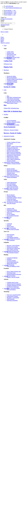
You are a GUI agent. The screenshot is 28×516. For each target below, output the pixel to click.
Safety (5, 176)
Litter (5, 90)
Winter (5, 162)
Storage (5, 188)
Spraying (6, 217)
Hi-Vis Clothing (11, 214)
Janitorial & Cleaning (9, 136)
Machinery (6, 70)
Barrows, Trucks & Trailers (13, 122)
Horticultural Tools (11, 54)
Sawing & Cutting (11, 76)
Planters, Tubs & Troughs (13, 277)
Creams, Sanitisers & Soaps (13, 142)
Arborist (6, 276)
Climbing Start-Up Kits (12, 282)
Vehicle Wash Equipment (13, 162)
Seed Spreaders (10, 234)
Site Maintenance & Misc (13, 124)
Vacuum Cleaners (11, 160)
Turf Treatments (11, 240)
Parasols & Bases (11, 275)
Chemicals (9, 223)
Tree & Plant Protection (12, 262)
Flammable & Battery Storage (14, 197)
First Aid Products (11, 184)
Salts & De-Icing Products (13, 171)
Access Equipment (11, 120)
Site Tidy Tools (10, 56)
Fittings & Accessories (12, 247)
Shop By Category (5, 42)
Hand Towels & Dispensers (13, 152)
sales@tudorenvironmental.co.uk (13, 7)
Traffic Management (12, 182)
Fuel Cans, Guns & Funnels (14, 294)
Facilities (6, 114)
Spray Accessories (11, 228)
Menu (2, 41)
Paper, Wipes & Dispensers (13, 159)
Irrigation (6, 239)
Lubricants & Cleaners (12, 296)
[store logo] (6, 18)
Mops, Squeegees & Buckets (14, 153)
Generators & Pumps (12, 82)
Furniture (6, 265)
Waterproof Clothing (12, 210)
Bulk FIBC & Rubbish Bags (14, 97)
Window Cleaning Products (13, 163)
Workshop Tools (11, 58)
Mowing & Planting (12, 77)
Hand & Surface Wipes (12, 150)
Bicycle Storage (11, 195)
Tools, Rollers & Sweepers (13, 239)
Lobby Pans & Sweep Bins (13, 100)
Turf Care (6, 228)
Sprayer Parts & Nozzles (13, 229)
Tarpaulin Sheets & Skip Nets (14, 101)
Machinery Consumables (13, 297)
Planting (6, 251)
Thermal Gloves (11, 173)
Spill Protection (10, 299)
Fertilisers (9, 259)
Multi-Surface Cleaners (12, 156)
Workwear (9, 212)
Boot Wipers (10, 143)
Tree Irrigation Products (12, 252)
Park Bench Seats (11, 273)
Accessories (10, 84)
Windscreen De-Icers (12, 174)
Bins (8, 96)
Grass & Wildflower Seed (13, 266)
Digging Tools (10, 53)
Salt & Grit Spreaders (12, 170)
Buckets (9, 145)
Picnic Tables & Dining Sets (14, 271)
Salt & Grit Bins (11, 168)
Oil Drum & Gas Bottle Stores (14, 202)
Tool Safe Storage (11, 203)
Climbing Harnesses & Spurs (14, 285)
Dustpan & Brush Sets (12, 148)
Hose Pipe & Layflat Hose (13, 248)
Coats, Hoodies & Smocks (13, 211)
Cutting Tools (10, 51)
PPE (5, 202)
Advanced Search (5, 24)
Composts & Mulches (12, 257)
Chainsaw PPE (10, 208)
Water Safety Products (12, 189)
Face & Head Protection (13, 215)
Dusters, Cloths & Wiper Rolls (14, 146)
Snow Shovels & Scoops (13, 175)
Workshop (6, 288)
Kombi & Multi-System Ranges (14, 79)
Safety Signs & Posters (12, 186)
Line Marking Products (12, 237)
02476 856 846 (9, 6)
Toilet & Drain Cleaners (13, 158)
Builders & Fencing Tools (13, 57)
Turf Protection (10, 265)
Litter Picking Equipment (13, 99)
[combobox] (8, 23)
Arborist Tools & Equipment (14, 284)
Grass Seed (9, 236)
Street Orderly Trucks (12, 103)
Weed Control (10, 226)
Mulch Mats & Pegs (12, 263)
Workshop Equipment (12, 300)
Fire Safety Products (12, 185)
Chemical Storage (11, 196)
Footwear (9, 217)
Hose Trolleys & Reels (12, 249)
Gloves (8, 218)
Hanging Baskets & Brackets (14, 274)
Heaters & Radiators (12, 177)
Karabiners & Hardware (13, 286)
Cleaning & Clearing (12, 80)
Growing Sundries (11, 260)
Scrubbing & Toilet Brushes (14, 155)
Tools (5, 45)
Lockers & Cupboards (12, 200)
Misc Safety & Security (12, 188)
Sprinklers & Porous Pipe (13, 251)
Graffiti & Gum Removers (13, 149)
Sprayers (9, 225)
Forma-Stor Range (11, 199)
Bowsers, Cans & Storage (13, 245)
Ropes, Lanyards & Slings (13, 288)
